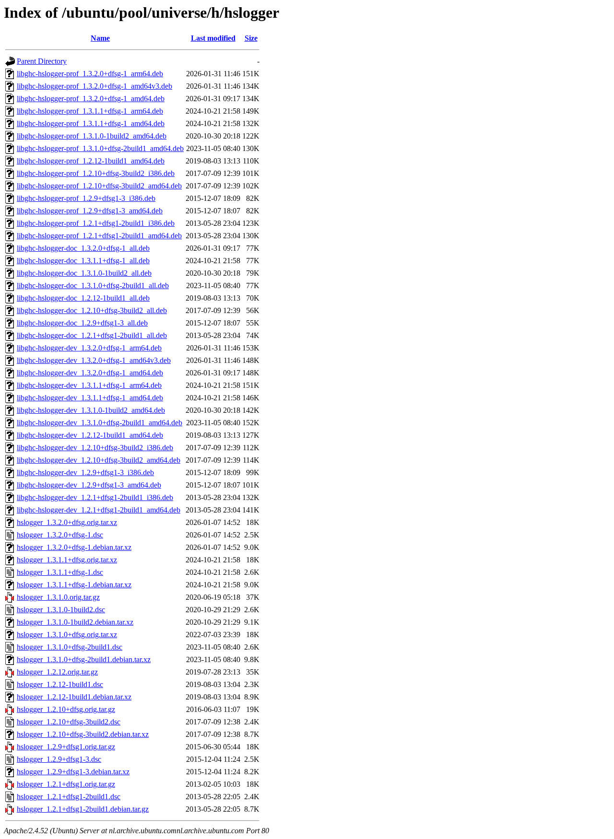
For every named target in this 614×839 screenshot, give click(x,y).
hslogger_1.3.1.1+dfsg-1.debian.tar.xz (74, 585)
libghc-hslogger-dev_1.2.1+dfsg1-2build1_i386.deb (95, 497)
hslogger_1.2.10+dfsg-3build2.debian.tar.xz (83, 734)
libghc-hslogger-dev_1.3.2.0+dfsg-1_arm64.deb (89, 348)
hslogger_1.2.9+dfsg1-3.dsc (59, 759)
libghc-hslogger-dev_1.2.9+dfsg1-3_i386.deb (85, 472)
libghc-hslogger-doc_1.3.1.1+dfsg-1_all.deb (83, 260)
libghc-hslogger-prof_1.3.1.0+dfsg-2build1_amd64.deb (100, 148)
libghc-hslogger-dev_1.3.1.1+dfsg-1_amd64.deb (90, 398)
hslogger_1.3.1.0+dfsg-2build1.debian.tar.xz (84, 659)
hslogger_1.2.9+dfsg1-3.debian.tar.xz (73, 772)
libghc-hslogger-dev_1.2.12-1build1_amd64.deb (90, 435)
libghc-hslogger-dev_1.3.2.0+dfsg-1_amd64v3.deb (94, 360)
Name (100, 38)
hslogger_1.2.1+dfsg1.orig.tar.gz (66, 784)
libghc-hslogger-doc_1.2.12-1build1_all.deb (83, 298)
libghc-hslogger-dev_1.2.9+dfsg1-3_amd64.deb (89, 485)
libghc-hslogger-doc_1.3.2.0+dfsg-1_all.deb (83, 248)
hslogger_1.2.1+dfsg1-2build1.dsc (68, 796)
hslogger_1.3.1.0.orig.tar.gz (58, 597)
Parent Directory (42, 61)
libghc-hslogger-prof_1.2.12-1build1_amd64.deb (91, 161)
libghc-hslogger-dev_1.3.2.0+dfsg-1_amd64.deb (90, 373)
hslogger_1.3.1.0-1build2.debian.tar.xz (75, 622)
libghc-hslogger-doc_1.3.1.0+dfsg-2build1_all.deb (93, 285)
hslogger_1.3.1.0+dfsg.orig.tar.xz (67, 634)
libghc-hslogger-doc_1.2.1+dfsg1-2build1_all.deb (92, 335)
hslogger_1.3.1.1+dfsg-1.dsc (60, 572)
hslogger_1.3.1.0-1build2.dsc (61, 610)
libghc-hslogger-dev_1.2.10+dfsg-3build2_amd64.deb (98, 460)
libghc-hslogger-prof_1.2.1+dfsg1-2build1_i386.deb (96, 223)
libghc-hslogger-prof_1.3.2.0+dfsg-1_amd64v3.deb (94, 86)
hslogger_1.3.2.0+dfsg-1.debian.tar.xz (74, 547)
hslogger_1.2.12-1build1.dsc (60, 684)
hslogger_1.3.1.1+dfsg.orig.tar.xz (67, 560)
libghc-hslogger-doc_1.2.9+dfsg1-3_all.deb (82, 323)
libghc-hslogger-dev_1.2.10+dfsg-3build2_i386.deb (95, 447)
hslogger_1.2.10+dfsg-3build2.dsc (68, 722)
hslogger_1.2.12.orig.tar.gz (57, 672)
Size (251, 38)
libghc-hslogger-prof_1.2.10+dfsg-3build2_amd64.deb (99, 186)
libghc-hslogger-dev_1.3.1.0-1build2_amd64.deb (91, 410)
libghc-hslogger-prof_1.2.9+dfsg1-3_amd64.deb (90, 211)
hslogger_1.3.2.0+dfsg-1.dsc (60, 535)
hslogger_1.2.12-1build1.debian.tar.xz (74, 697)
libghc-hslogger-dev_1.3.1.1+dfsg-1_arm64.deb (89, 385)
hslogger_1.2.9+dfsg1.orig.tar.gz (66, 747)
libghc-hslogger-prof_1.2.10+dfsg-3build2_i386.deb (96, 173)
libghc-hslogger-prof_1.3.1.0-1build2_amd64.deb (91, 136)
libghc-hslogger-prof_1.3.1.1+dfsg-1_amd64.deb (91, 123)
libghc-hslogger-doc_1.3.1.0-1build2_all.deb (84, 273)
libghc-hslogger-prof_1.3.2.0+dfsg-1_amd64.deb (91, 98)
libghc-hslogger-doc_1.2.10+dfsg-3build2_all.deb (92, 310)
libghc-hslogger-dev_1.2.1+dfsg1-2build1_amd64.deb (98, 510)
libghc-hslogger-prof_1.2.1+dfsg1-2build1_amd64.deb (99, 236)
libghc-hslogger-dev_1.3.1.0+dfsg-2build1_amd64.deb (99, 423)
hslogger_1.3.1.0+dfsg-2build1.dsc (69, 647)
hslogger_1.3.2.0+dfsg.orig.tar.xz (67, 522)
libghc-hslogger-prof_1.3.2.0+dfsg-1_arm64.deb (90, 74)
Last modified (213, 38)
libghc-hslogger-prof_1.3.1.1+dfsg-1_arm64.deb (90, 111)
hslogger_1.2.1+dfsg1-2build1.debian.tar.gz (83, 809)
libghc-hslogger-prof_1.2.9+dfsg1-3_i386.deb (86, 198)
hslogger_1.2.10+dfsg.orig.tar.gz (66, 709)
